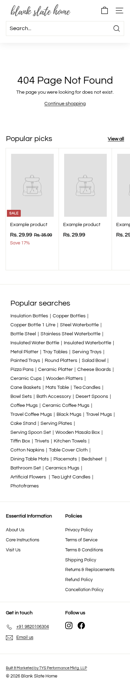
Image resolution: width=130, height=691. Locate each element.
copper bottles (69, 316)
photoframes (24, 486)
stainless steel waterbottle (71, 334)
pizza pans (22, 369)
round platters (61, 360)
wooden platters (64, 378)
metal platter (24, 351)
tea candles (87, 387)
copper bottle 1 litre (32, 325)
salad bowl (94, 360)
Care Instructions (22, 540)
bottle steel (23, 334)
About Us (15, 529)
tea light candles (71, 477)
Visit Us (13, 550)
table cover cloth (68, 450)
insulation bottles (29, 316)
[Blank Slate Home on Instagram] (68, 625)
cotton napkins (27, 450)
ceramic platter (55, 369)
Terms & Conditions (84, 550)
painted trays (25, 360)
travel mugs (99, 414)
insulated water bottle (34, 342)
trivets (42, 441)
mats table (57, 387)
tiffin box (20, 441)
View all (116, 139)
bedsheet (92, 459)
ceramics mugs (62, 468)
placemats (65, 459)
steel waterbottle (79, 325)
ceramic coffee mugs (65, 405)
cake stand (23, 423)
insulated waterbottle (87, 342)
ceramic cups (26, 378)
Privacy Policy (79, 529)
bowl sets (21, 396)
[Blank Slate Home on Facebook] (81, 625)
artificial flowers (28, 477)
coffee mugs (24, 405)
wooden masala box (77, 432)
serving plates (56, 423)
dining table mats (29, 459)
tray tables (55, 351)
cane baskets (25, 387)
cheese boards (94, 369)
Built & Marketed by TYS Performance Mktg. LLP (46, 668)
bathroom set (25, 468)
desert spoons (92, 396)
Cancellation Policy (84, 589)
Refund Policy (79, 579)
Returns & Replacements (89, 569)
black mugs (69, 414)
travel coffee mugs (31, 414)
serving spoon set (30, 432)
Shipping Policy (80, 560)
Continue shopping (65, 103)
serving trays (87, 351)
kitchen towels (70, 441)
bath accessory (53, 396)
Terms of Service (81, 540)
